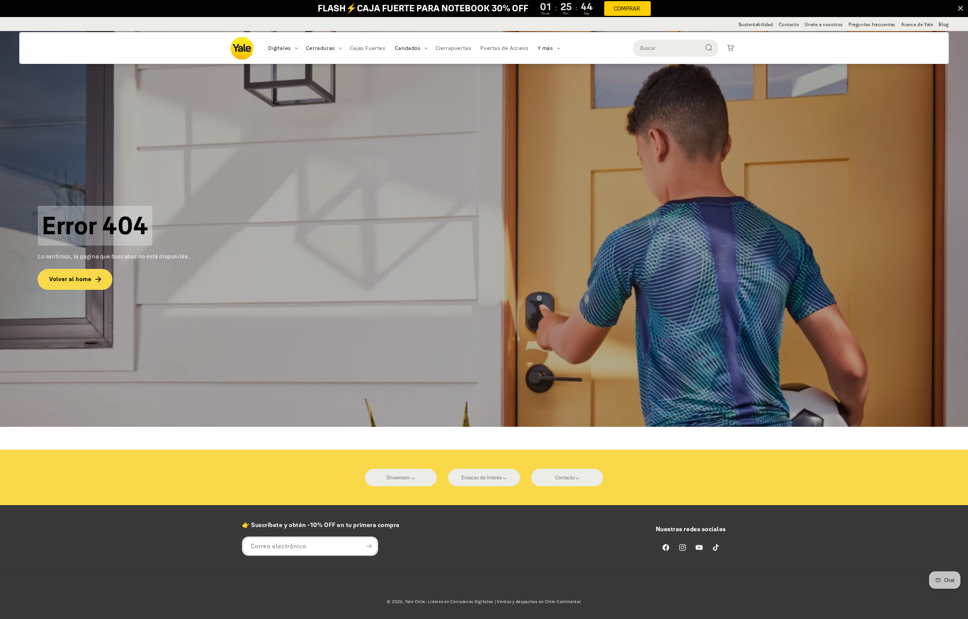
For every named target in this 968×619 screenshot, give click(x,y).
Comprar (627, 8)
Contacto (789, 24)
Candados (408, 48)
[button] (282, 48)
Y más (545, 48)
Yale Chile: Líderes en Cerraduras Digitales (449, 601)
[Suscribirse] (368, 546)
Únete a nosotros (824, 24)
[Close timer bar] (960, 8)
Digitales (279, 48)
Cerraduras (320, 48)
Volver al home (70, 279)
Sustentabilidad (755, 24)
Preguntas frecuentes (872, 24)
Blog (943, 24)
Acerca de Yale (917, 24)
